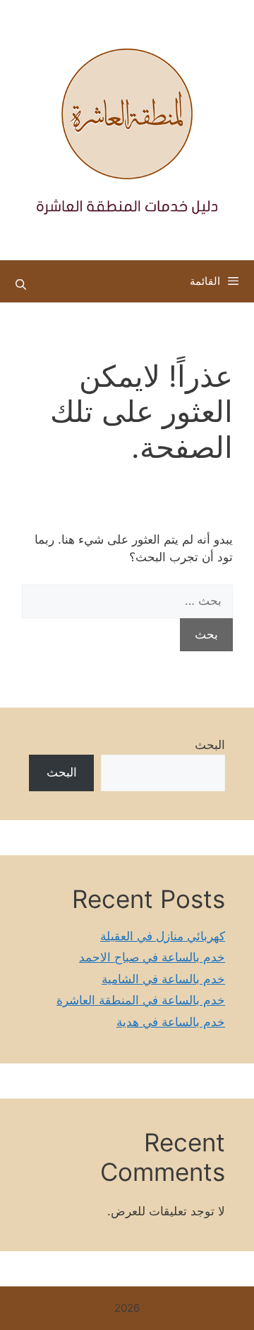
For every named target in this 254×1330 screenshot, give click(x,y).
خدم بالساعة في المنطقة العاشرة (140, 1000)
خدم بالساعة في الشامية (163, 979)
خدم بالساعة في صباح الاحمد (152, 957)
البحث (210, 745)
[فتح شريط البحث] (21, 284)
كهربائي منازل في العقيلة (162, 936)
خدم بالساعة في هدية (170, 1022)
